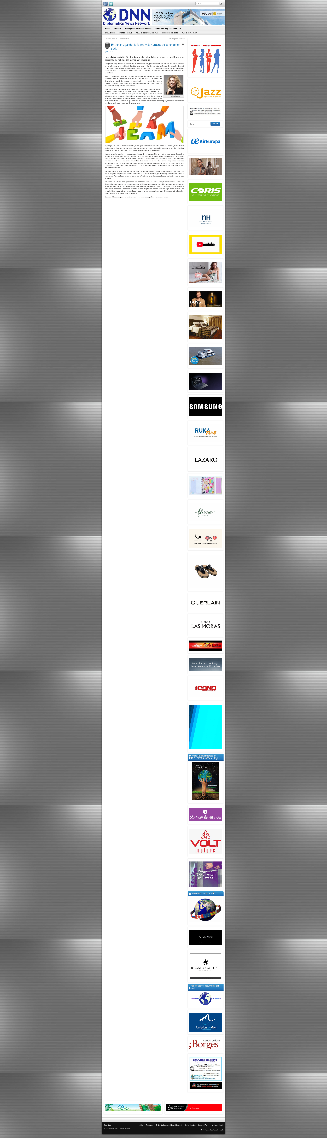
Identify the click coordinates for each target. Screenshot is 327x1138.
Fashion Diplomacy (189, 33)
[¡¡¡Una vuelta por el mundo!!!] (205, 909)
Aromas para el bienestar (176, 39)
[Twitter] (111, 4)
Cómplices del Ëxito (170, 33)
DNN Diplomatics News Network (169, 1125)
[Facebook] (105, 4)
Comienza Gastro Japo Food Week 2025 (117, 39)
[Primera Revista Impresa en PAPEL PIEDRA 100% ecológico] (205, 781)
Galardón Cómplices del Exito (197, 1125)
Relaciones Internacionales (147, 33)
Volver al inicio (218, 1125)
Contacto (149, 1125)
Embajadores (110, 33)
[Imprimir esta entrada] (183, 44)
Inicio (141, 1125)
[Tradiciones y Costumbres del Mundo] (205, 1005)
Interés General (125, 33)
